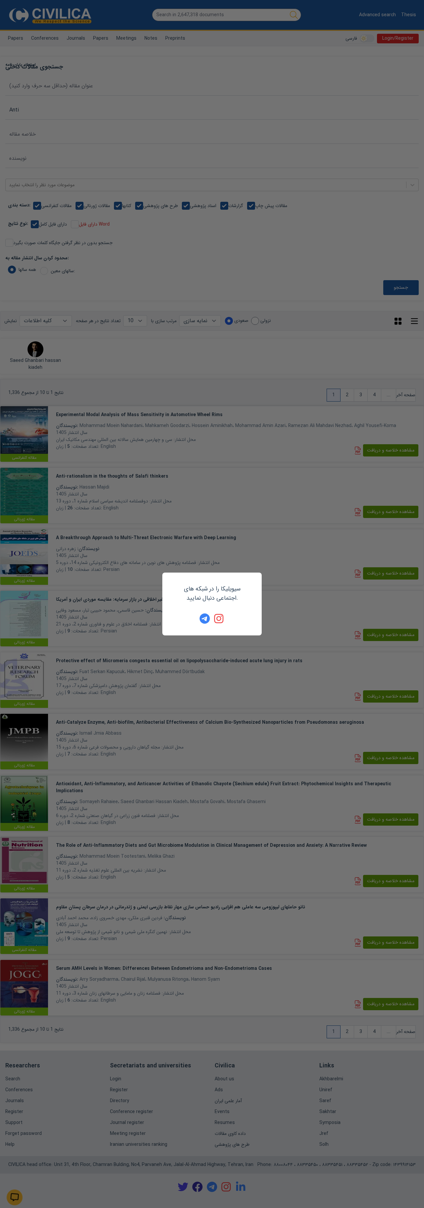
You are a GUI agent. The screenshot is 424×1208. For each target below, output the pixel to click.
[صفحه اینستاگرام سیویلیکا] (219, 618)
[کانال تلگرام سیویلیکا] (204, 618)
